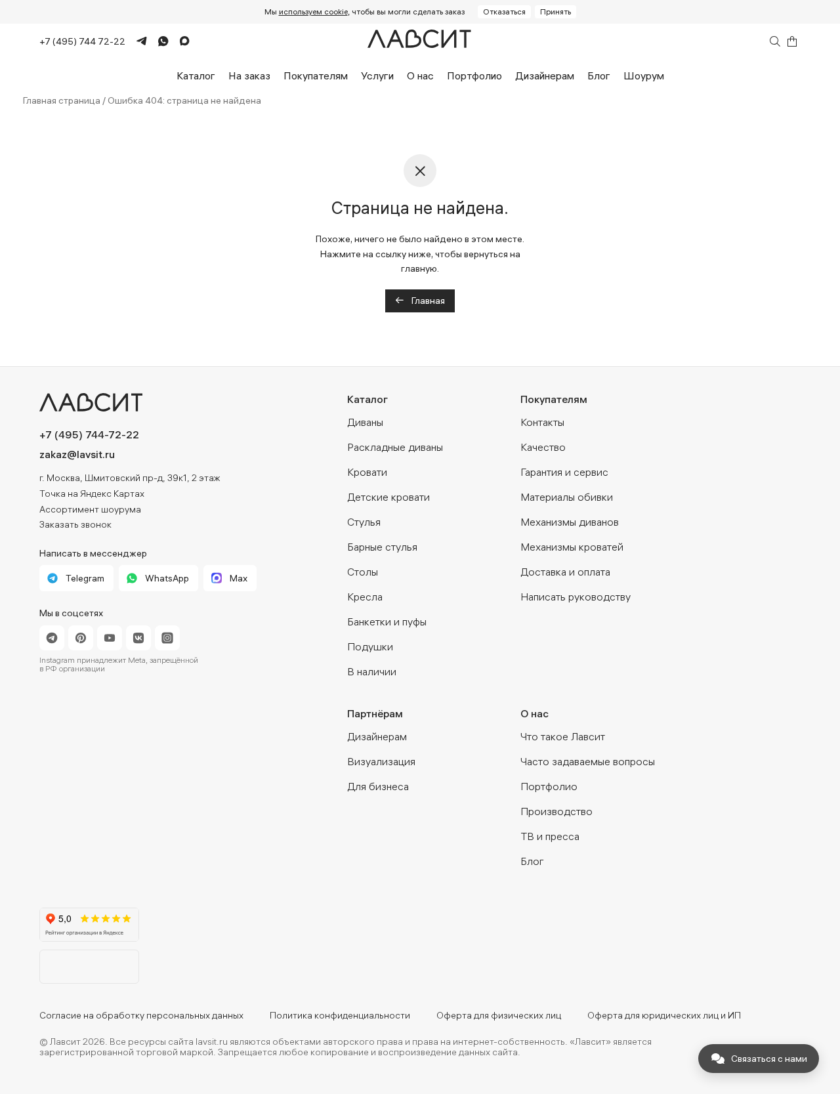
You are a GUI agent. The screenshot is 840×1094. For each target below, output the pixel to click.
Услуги (377, 75)
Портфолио (474, 75)
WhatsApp (167, 578)
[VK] (138, 637)
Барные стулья (382, 546)
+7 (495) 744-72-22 (89, 434)
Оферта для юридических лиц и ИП (664, 1015)
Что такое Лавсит (562, 736)
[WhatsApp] (158, 41)
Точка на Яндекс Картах (91, 493)
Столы (362, 571)
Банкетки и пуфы (387, 621)
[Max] (179, 42)
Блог (598, 75)
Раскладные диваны (395, 446)
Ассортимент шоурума (90, 509)
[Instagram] (167, 637)
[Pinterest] (80, 637)
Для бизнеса (378, 786)
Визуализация (381, 761)
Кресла (365, 596)
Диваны (365, 422)
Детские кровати (388, 496)
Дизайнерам (544, 75)
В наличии (371, 671)
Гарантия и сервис (564, 471)
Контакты (542, 422)
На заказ (249, 75)
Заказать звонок (75, 524)
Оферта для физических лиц (498, 1015)
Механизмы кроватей (571, 546)
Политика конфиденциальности (340, 1015)
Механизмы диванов (569, 521)
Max (238, 578)
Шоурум (643, 75)
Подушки (370, 646)
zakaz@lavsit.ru (77, 454)
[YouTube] (109, 637)
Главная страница (61, 100)
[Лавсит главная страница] (148, 402)
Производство (556, 811)
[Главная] (420, 42)
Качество (543, 446)
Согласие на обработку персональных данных (141, 1015)
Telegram (85, 578)
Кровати (367, 471)
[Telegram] (136, 41)
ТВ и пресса (549, 836)
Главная (427, 300)
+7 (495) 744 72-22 (82, 41)
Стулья (364, 521)
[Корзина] (792, 41)
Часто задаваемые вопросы (587, 761)
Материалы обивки (566, 496)
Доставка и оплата (565, 571)
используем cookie (313, 11)
